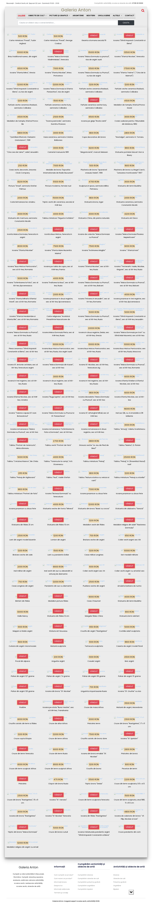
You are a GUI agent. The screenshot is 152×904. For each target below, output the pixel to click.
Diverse (116, 875)
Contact (129, 15)
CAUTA (126, 22)
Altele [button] (116, 15)
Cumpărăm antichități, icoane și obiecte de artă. (118, 3)
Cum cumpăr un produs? (63, 875)
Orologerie (104, 15)
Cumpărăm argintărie (86, 885)
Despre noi (58, 885)
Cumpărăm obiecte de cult (88, 878)
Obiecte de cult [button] (36, 15)
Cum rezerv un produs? (63, 878)
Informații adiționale (62, 889)
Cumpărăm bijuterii (85, 889)
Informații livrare (60, 882)
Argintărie (78, 15)
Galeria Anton (76, 10)
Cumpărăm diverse (85, 875)
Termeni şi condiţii (61, 893)
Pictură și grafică (119, 882)
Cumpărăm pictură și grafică (89, 882)
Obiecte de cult (119, 878)
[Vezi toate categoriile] (131, 892)
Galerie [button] (21, 15)
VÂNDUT (94, 35)
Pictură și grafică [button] (58, 15)
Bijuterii (91, 15)
